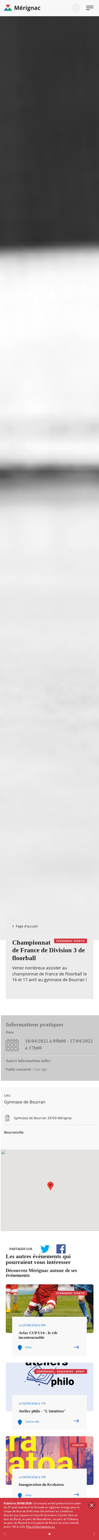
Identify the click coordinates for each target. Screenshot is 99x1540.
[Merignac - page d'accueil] (49, 8)
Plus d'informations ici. (40, 1527)
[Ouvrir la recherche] (75, 8)
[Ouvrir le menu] (89, 8)
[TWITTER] (44, 1249)
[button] (50, 1186)
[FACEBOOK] (58, 1249)
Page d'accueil (27, 926)
